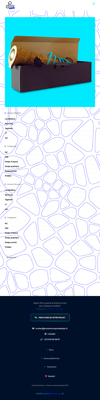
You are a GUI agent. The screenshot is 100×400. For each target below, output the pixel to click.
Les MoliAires (10, 119)
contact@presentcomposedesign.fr (52, 328)
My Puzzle (9, 124)
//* (6, 133)
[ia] (6, 152)
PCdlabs (8, 176)
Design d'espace (11, 162)
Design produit (11, 171)
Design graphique (12, 166)
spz (6, 138)
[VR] (6, 157)
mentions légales (73, 280)
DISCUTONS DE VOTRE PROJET (52, 317)
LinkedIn (51, 334)
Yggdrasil (8, 128)
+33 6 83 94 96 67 (52, 339)
